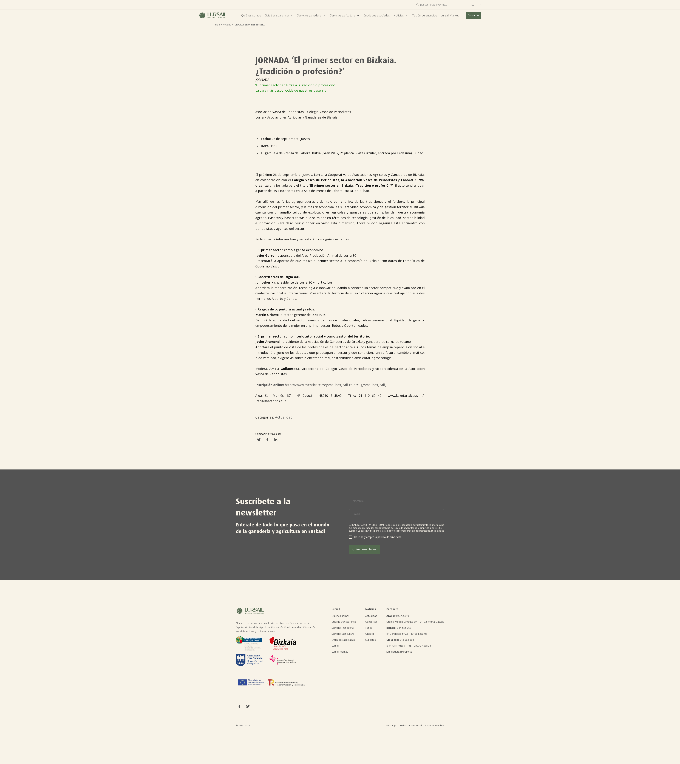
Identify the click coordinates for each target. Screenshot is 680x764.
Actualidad (284, 417)
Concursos (371, 621)
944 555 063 (398, 627)
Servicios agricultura (345, 15)
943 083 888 (400, 639)
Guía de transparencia (344, 621)
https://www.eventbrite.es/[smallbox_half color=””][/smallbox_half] (320, 385)
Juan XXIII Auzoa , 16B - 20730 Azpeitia (408, 645)
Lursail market (340, 651)
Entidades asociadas (377, 15)
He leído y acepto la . (378, 537)
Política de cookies (434, 725)
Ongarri (369, 633)
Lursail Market (450, 15)
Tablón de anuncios (424, 15)
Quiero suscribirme (364, 549)
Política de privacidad (411, 725)
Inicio (217, 24)
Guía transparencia (279, 15)
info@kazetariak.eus (270, 401)
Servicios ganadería (312, 15)
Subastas (370, 639)
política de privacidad (389, 537)
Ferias (368, 627)
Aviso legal (391, 725)
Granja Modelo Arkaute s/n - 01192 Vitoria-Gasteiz (415, 621)
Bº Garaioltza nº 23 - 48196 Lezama (406, 633)
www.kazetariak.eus (403, 395)
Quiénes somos (251, 15)
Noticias (401, 15)
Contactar (473, 15)
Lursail (335, 645)
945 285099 (397, 616)
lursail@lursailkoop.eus (399, 651)
